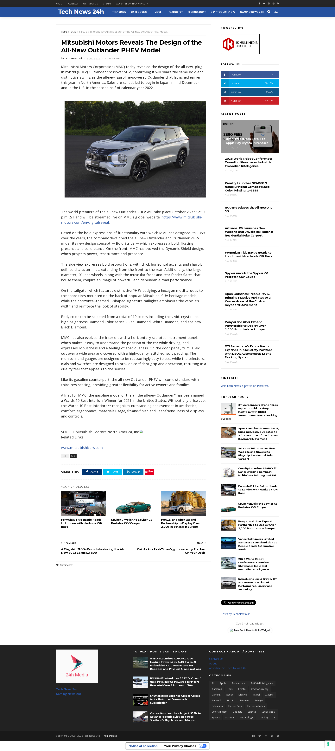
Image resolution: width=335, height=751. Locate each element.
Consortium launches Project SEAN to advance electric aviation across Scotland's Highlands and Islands (175, 717)
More (158, 12)
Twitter (252, 83)
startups (229, 717)
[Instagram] (269, 3)
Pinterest (252, 101)
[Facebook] (253, 736)
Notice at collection (143, 746)
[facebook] (259, 3)
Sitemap (107, 3)
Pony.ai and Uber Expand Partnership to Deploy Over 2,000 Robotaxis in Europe (180, 523)
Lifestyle (242, 694)
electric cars (235, 706)
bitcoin (230, 700)
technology (196, 12)
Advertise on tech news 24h (132, 3)
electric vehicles (256, 706)
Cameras (217, 689)
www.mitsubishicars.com (82, 447)
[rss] (278, 3)
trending (118, 12)
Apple (223, 683)
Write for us (90, 3)
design (259, 700)
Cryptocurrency (222, 12)
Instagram (252, 92)
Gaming (216, 694)
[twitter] (264, 3)
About (59, 3)
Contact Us (216, 659)
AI (213, 683)
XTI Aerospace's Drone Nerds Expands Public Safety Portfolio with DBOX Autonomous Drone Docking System (249, 411)
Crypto (242, 689)
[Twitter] (259, 736)
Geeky (229, 694)
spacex (216, 717)
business (245, 700)
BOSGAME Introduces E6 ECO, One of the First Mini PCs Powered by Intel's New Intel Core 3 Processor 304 (175, 682)
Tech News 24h (66, 689)
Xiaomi (269, 694)
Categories (139, 12)
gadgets (175, 12)
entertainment (219, 711)
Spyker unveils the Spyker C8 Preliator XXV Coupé (131, 521)
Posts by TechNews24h (235, 614)
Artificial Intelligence (262, 683)
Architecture (238, 683)
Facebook (252, 74)
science (252, 711)
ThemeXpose (109, 735)
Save (151, 470)
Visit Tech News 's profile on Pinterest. (245, 386)
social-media (268, 711)
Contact (73, 3)
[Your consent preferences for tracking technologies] (328, 744)
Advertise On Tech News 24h (227, 668)
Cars (73, 32)
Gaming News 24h (252, 12)
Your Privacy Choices (180, 746)
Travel (256, 694)
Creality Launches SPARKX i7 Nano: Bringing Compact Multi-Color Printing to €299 (257, 472)
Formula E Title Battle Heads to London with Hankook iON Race (81, 523)
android (216, 700)
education (217, 706)
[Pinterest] (273, 3)
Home (64, 32)
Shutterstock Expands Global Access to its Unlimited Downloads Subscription (175, 699)
